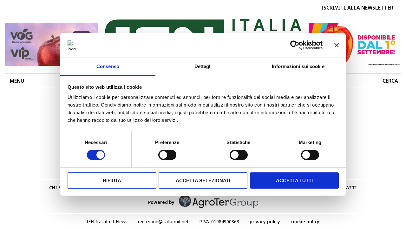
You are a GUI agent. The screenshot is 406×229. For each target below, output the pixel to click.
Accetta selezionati (203, 180)
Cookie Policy (305, 222)
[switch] (167, 155)
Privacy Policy (265, 222)
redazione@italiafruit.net (163, 222)
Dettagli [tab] (203, 66)
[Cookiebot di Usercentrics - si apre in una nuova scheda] (295, 45)
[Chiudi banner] (336, 45)
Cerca (390, 80)
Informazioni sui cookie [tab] (298, 66)
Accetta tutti (294, 180)
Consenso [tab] (107, 66)
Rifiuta (112, 180)
